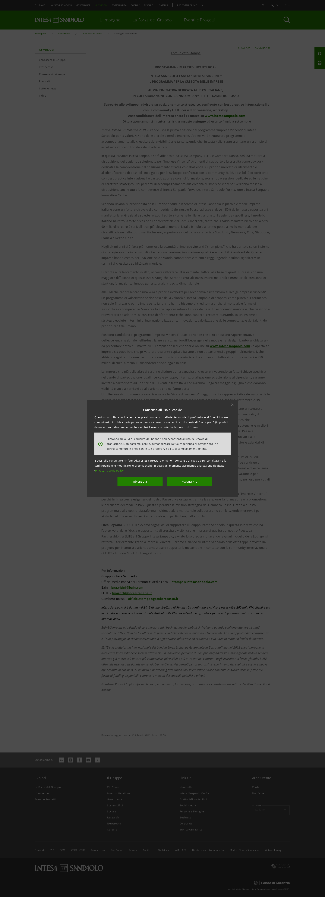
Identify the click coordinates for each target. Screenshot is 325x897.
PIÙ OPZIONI (140, 481)
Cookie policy (115, 470)
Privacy (100, 470)
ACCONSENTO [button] (189, 481)
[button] (232, 404)
